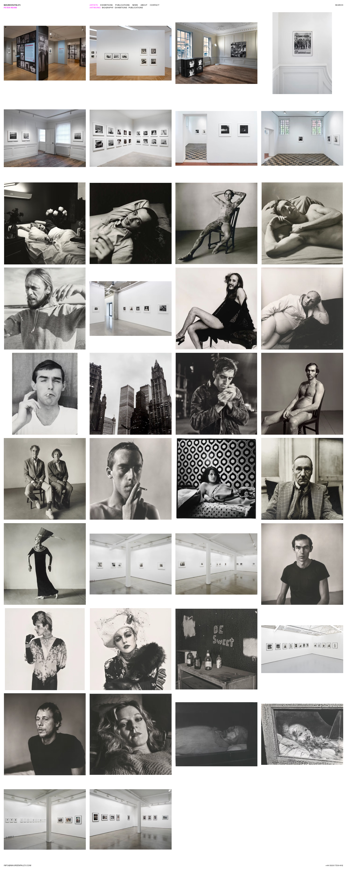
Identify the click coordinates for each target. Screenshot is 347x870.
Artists (94, 5)
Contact (154, 5)
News (135, 5)
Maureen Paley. (12, 5)
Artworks (95, 7)
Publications (122, 5)
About (144, 5)
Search (339, 5)
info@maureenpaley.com (17, 865)
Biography (107, 7)
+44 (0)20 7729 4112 (334, 865)
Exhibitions (106, 5)
